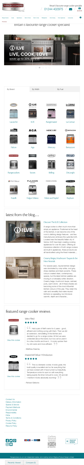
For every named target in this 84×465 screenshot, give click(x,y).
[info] (80, 17)
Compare (31, 463)
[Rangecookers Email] (11, 445)
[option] (42, 50)
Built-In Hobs (36, 17)
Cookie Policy (11, 423)
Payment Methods (13, 407)
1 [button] (36, 67)
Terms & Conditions (13, 418)
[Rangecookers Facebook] (7, 441)
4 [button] (46, 67)
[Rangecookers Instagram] (7, 445)
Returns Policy (11, 426)
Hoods (12, 17)
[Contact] (70, 9)
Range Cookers (5, 17)
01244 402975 (53, 9)
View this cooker (13, 340)
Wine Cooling (52, 17)
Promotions (4, 21)
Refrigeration (44, 17)
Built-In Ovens (28, 17)
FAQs (8, 415)
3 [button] (43, 67)
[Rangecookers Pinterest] (14, 441)
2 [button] (39, 67)
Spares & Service (12, 405)
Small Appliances (61, 17)
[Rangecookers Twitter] (11, 441)
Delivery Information (13, 402)
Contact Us (10, 399)
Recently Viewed (14, 463)
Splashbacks (19, 17)
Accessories (70, 17)
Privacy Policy (11, 420)
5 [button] (49, 67)
